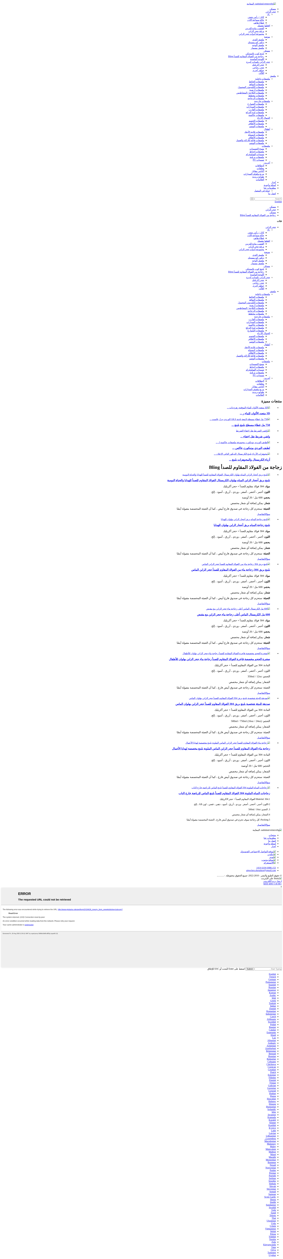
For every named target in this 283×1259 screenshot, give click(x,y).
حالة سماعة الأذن (255, 20)
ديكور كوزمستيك (256, 42)
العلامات (260, 179)
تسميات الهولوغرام (255, 154)
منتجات (272, 835)
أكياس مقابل (258, 171)
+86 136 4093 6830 (272, 884)
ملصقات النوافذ (256, 84)
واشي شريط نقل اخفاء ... (255, 436)
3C (268, 14)
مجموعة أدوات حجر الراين (251, 34)
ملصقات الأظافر (256, 123)
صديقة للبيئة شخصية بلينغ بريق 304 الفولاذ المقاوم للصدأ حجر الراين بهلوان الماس (223, 703)
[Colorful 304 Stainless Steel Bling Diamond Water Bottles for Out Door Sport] (231, 787)
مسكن (272, 9)
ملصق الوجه (258, 45)
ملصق (273, 76)
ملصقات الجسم (256, 120)
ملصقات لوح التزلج (255, 112)
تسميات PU (258, 160)
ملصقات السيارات (255, 106)
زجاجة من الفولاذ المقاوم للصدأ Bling (246, 56)
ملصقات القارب (256, 109)
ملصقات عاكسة (256, 115)
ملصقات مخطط (256, 95)
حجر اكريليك (258, 65)
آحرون (267, 162)
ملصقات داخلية (262, 78)
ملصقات (266, 146)
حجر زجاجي (258, 67)
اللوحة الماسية (257, 59)
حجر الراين (270, 11)
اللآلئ (261, 73)
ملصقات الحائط (256, 81)
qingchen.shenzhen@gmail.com (261, 870)
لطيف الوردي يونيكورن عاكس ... (251, 448)
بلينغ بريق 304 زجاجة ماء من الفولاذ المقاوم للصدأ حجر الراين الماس (230, 569)
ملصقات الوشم (256, 126)
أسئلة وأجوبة (270, 185)
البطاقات (259, 165)
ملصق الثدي (258, 39)
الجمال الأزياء (263, 118)
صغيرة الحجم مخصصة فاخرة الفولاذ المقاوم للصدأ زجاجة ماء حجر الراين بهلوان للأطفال (219, 659)
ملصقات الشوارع (255, 104)
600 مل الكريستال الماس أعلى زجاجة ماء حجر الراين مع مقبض (233, 614)
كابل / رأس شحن (256, 17)
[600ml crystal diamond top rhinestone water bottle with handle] (238, 608)
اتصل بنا (272, 193)
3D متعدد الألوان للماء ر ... (255, 413)
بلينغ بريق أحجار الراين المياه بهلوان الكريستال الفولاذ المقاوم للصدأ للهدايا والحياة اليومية (218, 480)
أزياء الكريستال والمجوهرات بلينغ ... (249, 459)
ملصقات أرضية (256, 90)
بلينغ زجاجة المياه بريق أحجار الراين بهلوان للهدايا (242, 525)
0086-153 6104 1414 (266, 867)
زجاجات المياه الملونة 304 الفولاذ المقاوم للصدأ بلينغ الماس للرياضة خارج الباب (224, 793)
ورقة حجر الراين (256, 31)
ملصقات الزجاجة (256, 98)
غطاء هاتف (259, 23)
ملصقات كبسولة (256, 134)
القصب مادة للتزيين (254, 28)
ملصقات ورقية (257, 157)
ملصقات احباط (257, 151)
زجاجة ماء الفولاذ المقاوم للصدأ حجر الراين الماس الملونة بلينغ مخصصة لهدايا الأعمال (221, 748)
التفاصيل (261, 514)
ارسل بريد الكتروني (272, 881)
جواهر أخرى (258, 70)
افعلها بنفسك (264, 25)
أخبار (273, 182)
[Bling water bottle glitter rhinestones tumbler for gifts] (245, 519)
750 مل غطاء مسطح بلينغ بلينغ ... (251, 425)
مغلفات (260, 168)
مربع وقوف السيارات (253, 174)
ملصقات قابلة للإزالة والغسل (250, 140)
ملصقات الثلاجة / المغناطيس (250, 92)
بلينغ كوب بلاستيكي (255, 53)
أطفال (267, 129)
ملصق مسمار (257, 48)
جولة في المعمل (262, 190)
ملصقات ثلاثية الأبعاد (254, 132)
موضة (267, 37)
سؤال (267, 514)
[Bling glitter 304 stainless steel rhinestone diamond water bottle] (236, 564)
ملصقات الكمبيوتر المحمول (251, 87)
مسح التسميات (257, 148)
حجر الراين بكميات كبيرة (258, 62)
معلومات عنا (270, 188)
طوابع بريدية (258, 176)
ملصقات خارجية (262, 101)
